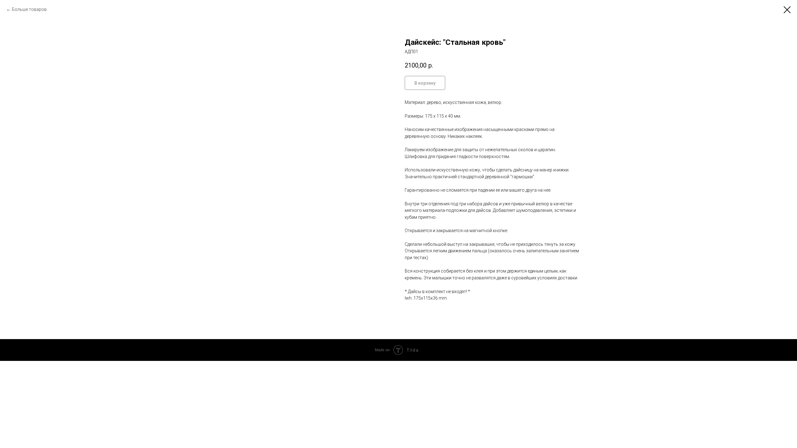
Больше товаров (29, 9)
